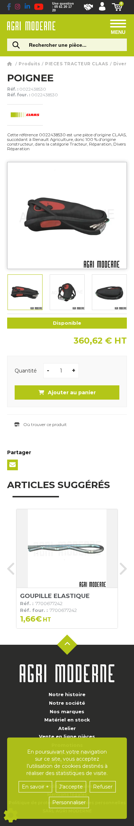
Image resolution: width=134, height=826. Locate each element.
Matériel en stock (67, 720)
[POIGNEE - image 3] (109, 292)
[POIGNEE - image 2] (67, 292)
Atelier (67, 728)
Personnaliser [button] (69, 802)
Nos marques (67, 711)
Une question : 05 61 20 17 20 (63, 7)
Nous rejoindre (88, 7)
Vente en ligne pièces (67, 736)
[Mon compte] (102, 7)
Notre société (67, 703)
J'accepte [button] (71, 787)
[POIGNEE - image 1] (25, 292)
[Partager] (12, 465)
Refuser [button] (103, 787)
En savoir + (35, 787)
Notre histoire (67, 694)
